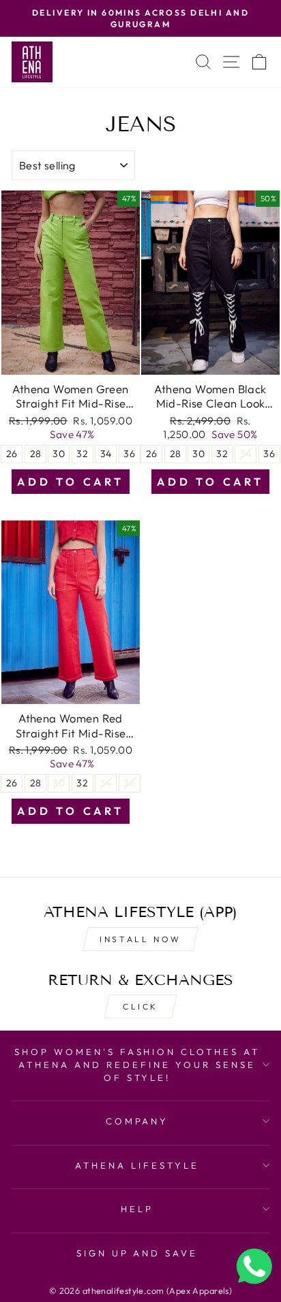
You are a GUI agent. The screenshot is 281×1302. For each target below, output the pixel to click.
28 (36, 454)
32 (82, 454)
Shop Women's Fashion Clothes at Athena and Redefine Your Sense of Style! (137, 1064)
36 (129, 454)
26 (12, 454)
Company (137, 1121)
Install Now (140, 939)
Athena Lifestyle (137, 1165)
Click (140, 1006)
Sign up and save (137, 1253)
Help (137, 1208)
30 (59, 454)
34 (106, 454)
